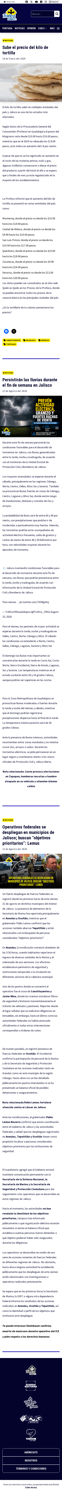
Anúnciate (31, 1452)
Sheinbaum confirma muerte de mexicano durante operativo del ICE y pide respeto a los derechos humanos (30, 1331)
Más (52, 28)
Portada (7, 28)
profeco (45, 340)
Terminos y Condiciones (31, 1468)
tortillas (11, 344)
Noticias (20, 28)
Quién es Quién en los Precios (19, 288)
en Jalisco (31, 340)
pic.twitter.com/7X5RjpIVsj (34, 602)
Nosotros (31, 1460)
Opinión (31, 28)
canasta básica (10, 297)
